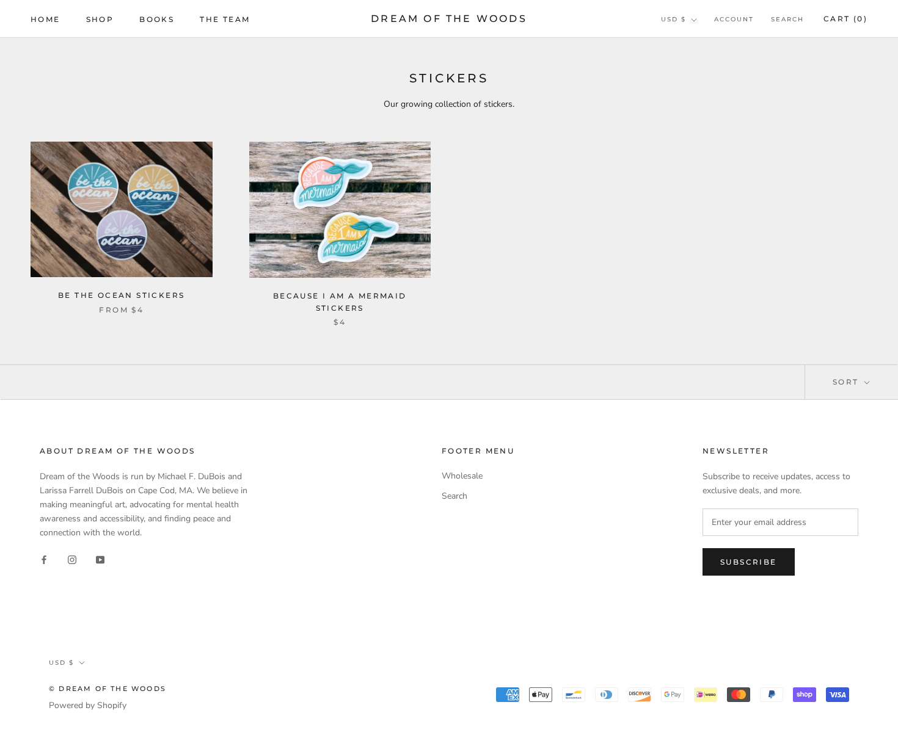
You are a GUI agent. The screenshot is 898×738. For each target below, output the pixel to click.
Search (787, 19)
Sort (847, 381)
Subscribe (748, 561)
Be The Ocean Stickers (121, 295)
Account (734, 19)
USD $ (673, 19)
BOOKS (156, 19)
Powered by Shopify (87, 705)
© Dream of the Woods (107, 688)
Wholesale (462, 476)
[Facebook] (44, 559)
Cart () (845, 18)
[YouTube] (100, 559)
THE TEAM (225, 19)
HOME (45, 19)
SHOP (100, 19)
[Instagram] (72, 559)
